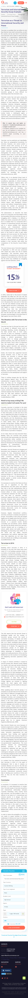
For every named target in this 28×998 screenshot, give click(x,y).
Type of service (7, 882)
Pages (4, 910)
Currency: (5, 917)
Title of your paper (7, 875)
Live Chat (14, 622)
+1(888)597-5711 (18, 6)
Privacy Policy (13, 957)
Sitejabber (7, 970)
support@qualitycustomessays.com (14, 616)
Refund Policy (22, 957)
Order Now (14, 626)
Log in (15, 2)
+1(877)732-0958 (10, 6)
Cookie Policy (5, 959)
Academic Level (7, 896)
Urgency (5, 903)
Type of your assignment (9, 889)
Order (20, 2)
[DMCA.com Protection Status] (6, 974)
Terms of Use (4, 957)
